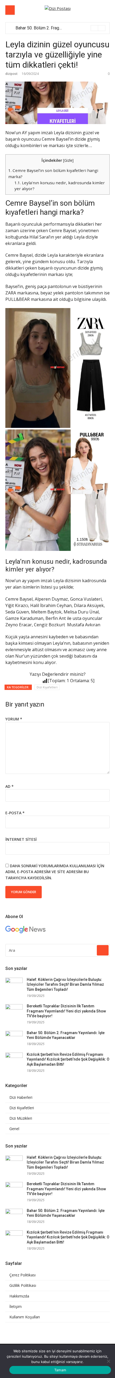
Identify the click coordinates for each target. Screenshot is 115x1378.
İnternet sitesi (21, 839)
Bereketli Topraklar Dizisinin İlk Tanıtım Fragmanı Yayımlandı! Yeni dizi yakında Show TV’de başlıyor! (66, 1011)
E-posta (15, 812)
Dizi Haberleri (20, 1097)
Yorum (13, 718)
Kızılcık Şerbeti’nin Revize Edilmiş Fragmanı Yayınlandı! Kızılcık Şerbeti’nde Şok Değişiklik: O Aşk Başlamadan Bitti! (68, 1059)
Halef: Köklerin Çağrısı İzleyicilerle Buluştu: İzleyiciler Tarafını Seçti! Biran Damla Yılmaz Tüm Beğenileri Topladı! (65, 984)
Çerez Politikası (22, 1275)
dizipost (11, 73)
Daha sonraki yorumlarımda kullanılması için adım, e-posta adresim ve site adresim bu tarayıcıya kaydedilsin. (54, 871)
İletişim (15, 1306)
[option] (60, 28)
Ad (9, 786)
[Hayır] (108, 1361)
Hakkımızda (19, 1296)
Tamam (60, 1370)
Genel (14, 1128)
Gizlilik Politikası (22, 1285)
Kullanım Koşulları (24, 1317)
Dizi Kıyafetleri (47, 687)
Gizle (68, 160)
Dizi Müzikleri (20, 1118)
